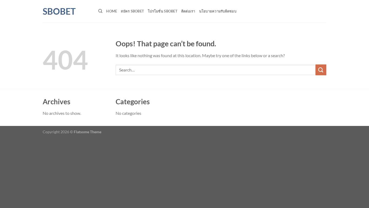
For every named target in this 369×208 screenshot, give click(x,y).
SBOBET (59, 11)
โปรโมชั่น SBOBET (162, 11)
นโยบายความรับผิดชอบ (217, 11)
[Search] (100, 11)
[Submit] (321, 69)
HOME (111, 11)
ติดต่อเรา (188, 11)
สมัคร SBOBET (132, 11)
